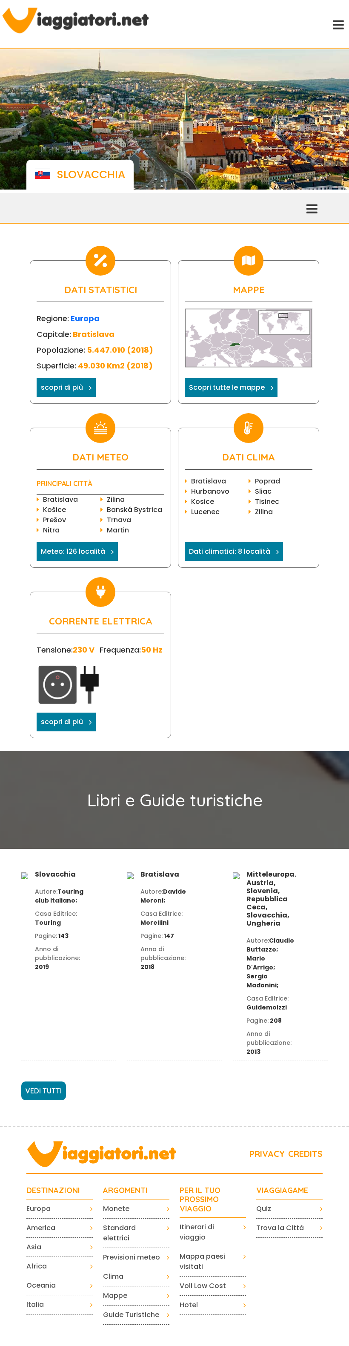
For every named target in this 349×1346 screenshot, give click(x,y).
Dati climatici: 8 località (229, 551)
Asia (33, 1247)
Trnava (119, 520)
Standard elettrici (119, 1233)
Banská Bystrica (134, 510)
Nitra (51, 530)
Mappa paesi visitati (202, 1261)
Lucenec (205, 512)
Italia (35, 1304)
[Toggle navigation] (337, 24)
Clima (113, 1276)
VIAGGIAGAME (282, 1190)
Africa (36, 1266)
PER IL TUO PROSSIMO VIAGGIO (200, 1200)
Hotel (189, 1305)
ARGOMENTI (125, 1190)
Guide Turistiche (131, 1315)
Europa (85, 318)
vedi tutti (44, 1091)
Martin (118, 530)
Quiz (263, 1209)
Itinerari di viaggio (197, 1232)
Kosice (202, 501)
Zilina (116, 499)
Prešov (54, 520)
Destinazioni (53, 1190)
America (40, 1228)
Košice (54, 510)
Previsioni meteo (131, 1257)
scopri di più (62, 387)
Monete (116, 1209)
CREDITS (305, 1153)
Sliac (263, 491)
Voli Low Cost (203, 1286)
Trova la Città (280, 1228)
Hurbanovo (210, 491)
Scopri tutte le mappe (227, 387)
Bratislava (60, 499)
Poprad (267, 481)
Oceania (41, 1285)
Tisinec (267, 501)
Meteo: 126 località (73, 551)
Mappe (115, 1295)
